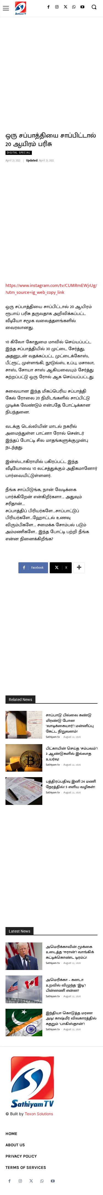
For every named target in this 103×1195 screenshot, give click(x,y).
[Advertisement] (51, 71)
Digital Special (18, 153)
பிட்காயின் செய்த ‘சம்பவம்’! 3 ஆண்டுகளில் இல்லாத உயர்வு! (72, 754)
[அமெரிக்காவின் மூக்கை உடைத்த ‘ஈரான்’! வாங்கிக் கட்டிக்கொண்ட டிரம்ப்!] (23, 956)
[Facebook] (48, 7)
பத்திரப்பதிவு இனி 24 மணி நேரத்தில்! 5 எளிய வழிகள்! (71, 784)
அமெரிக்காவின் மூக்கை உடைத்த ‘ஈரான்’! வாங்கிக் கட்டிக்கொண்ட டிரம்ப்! (70, 952)
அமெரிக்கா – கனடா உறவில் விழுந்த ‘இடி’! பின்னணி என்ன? (66, 985)
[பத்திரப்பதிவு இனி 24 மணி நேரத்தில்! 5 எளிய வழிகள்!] (23, 791)
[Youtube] (82, 7)
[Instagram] (57, 7)
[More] (79, 567)
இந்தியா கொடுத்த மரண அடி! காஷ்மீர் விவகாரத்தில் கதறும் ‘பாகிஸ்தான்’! (71, 1018)
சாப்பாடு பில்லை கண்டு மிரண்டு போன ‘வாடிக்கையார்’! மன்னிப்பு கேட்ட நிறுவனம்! (70, 723)
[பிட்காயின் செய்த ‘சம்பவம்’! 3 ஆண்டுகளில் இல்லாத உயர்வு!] (23, 758)
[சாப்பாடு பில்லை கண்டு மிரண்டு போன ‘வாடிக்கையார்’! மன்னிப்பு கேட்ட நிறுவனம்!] (23, 725)
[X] (65, 7)
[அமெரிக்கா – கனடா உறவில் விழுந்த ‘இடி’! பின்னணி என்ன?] (23, 989)
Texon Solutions (39, 1113)
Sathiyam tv (53, 737)
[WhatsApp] (73, 7)
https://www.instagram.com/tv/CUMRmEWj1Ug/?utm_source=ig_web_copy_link (51, 289)
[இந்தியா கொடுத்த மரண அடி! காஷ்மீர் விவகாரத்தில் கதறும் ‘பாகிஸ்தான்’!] (23, 1023)
